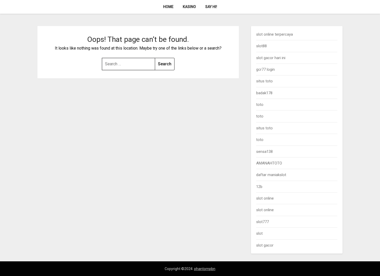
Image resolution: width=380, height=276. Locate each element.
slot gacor (264, 245)
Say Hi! (211, 7)
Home (168, 7)
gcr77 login (265, 69)
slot (259, 233)
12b (259, 186)
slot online (265, 198)
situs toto (264, 81)
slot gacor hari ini (270, 58)
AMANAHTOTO (269, 163)
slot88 (261, 46)
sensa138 (264, 151)
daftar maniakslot (271, 174)
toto (259, 104)
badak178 (264, 93)
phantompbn (204, 269)
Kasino (189, 7)
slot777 (262, 221)
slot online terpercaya (274, 34)
